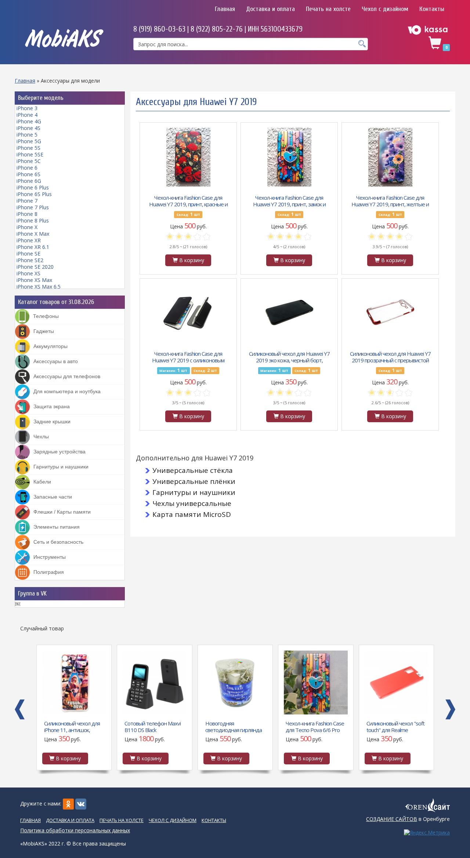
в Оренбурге (408, 818)
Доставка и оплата (270, 9)
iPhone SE (28, 253)
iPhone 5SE (30, 154)
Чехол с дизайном (385, 9)
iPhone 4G (29, 121)
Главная (225, 9)
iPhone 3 (27, 108)
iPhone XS (28, 273)
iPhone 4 (27, 114)
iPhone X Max (33, 233)
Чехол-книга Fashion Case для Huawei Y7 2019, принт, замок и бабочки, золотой (289, 200)
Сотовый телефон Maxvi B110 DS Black (72, 726)
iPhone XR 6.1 (33, 246)
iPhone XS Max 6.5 (39, 286)
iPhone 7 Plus (33, 207)
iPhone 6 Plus (33, 187)
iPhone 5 (27, 134)
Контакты (431, 9)
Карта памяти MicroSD (191, 514)
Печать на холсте (328, 9)
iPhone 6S (28, 174)
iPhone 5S (28, 147)
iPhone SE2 (30, 260)
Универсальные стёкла (192, 470)
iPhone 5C (29, 161)
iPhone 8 (27, 213)
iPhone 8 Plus (33, 220)
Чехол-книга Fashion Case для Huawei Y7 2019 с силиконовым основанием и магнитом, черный (188, 356)
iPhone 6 (27, 167)
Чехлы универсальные (191, 503)
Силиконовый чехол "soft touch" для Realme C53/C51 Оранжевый (315, 726)
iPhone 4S (28, 127)
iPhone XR (29, 240)
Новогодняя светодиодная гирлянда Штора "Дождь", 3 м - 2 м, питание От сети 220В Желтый (153, 726)
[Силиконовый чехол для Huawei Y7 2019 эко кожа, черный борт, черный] (289, 313)
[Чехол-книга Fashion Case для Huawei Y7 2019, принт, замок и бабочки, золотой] (289, 157)
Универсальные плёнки (193, 481)
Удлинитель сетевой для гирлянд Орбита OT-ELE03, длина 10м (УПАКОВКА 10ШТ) (395, 726)
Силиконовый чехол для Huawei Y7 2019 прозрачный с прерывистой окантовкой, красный (390, 356)
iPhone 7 (27, 200)
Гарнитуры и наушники (193, 492)
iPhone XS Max (34, 279)
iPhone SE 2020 (35, 266)
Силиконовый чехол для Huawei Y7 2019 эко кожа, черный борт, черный (289, 356)
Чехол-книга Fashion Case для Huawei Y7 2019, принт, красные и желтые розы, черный (188, 200)
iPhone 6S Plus (34, 194)
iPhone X (27, 227)
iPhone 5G (29, 141)
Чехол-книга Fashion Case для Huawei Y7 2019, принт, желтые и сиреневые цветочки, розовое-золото (390, 200)
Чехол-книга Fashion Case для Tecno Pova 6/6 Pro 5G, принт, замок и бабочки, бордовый (234, 726)
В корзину (191, 260)
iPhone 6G (29, 180)
